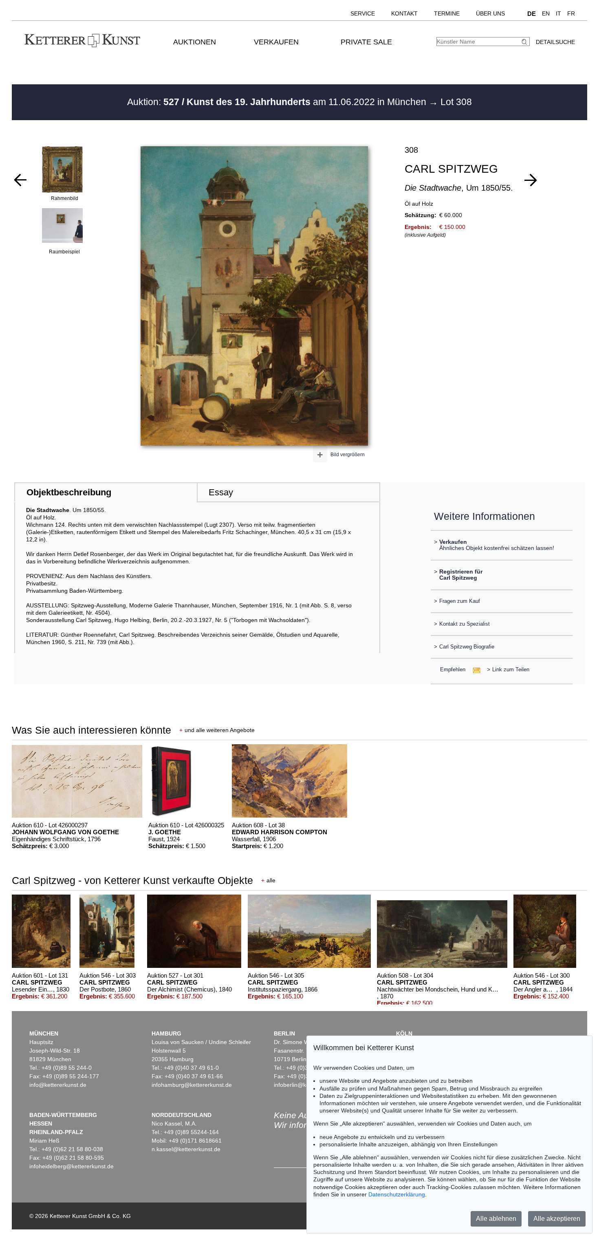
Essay (221, 492)
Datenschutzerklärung (396, 1194)
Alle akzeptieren (556, 1218)
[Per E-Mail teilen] (474, 669)
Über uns (490, 13)
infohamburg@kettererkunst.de (192, 1085)
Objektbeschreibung (68, 492)
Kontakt (404, 13)
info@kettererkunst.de (57, 1085)
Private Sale (366, 42)
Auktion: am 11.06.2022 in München (278, 102)
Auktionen (194, 42)
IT (558, 13)
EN (546, 13)
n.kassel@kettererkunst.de (186, 1149)
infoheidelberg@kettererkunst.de (71, 1166)
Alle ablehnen (496, 1218)
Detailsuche (555, 42)
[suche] (525, 42)
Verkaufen (276, 42)
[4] (20, 180)
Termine (447, 13)
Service (362, 13)
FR (571, 13)
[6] (530, 180)
